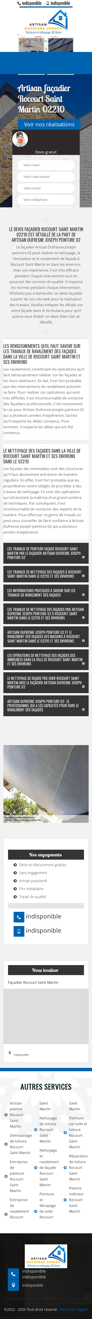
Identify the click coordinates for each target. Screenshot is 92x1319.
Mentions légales (74, 1309)
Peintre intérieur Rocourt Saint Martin (76, 1200)
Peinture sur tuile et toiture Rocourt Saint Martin (78, 1132)
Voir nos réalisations (49, 124)
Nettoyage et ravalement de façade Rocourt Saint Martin (49, 1167)
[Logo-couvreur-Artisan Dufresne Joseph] (46, 21)
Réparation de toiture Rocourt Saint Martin (78, 1168)
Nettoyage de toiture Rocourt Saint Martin (48, 1130)
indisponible (31, 3)
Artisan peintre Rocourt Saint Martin (16, 1115)
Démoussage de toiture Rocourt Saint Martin (19, 1144)
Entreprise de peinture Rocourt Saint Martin (18, 1176)
